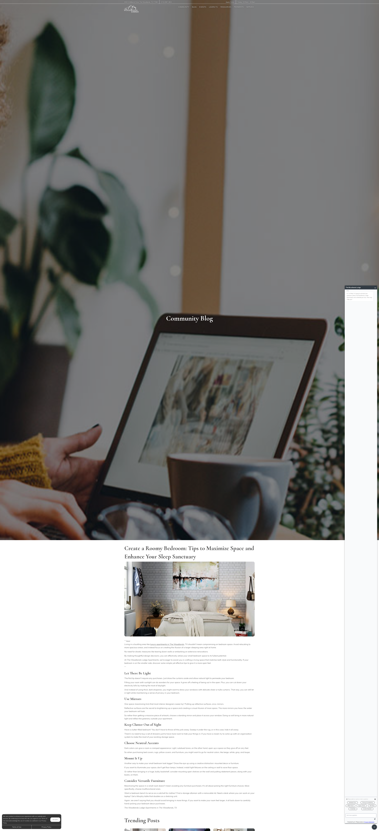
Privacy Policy (46, 827)
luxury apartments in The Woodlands (167, 644)
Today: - (246, 2)
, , (141, 2)
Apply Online (230, 2)
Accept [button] (55, 819)
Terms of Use (16, 827)
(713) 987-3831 (166, 2)
